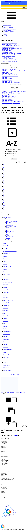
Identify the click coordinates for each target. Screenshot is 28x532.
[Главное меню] (11, 20)
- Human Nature (10, 60)
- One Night (14, 91)
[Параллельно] (11, 404)
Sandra (5, 344)
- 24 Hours (7, 73)
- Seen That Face (8, 81)
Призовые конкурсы (8, 27)
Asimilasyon (9, 219)
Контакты (5, 35)
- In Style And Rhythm (10, 74)
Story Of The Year (7, 354)
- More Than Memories (10, 76)
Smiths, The (6, 339)
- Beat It (8, 49)
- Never (6, 77)
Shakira (5, 287)
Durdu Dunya (9, 225)
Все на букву (15, 374)
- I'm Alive (7, 99)
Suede (4, 261)
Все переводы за (14, 84)
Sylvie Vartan (6, 274)
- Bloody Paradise (9, 69)
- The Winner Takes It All (9, 61)
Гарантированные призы (9, 29)
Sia (4, 277)
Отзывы (5, 34)
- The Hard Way (11, 45)
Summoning (6, 367)
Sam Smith (5, 360)
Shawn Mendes (6, 331)
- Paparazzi (7, 58)
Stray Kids (5, 336)
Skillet (4, 323)
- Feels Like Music (9, 96)
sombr (4, 295)
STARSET (5, 310)
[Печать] (23, 427)
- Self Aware (8, 47)
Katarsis (8, 232)
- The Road (7, 100)
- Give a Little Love (9, 97)
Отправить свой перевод (9, 32)
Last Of (15, 435)
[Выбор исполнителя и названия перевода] (11, 126)
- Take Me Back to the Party (11, 82)
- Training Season (8, 56)
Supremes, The (6, 253)
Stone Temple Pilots (7, 300)
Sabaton (5, 318)
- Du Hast (7, 52)
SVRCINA (6, 362)
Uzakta (8, 238)
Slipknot (5, 264)
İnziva (7, 230)
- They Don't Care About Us (12, 53)
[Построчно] (11, 416)
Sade (4, 313)
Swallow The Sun (7, 282)
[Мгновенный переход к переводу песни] (11, 137)
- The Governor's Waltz (11, 94)
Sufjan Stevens (6, 365)
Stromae (5, 256)
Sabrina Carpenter (7, 315)
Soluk (7, 235)
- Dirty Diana (9, 54)
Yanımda (8, 239)
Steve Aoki (5, 297)
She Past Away (21, 392)
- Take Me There (7, 50)
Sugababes (5, 271)
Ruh (7, 234)
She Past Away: (7, 217)
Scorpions (5, 248)
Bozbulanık (9, 222)
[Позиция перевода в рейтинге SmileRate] (26, 427)
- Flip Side (11, 103)
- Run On (7, 78)
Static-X (5, 326)
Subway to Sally (7, 266)
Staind (4, 341)
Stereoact (5, 347)
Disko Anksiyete (10, 223)
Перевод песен (7, 25)
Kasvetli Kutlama (10, 231)
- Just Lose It (7, 57)
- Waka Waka (12, 48)
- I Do (6, 95)
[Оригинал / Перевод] (11, 427)
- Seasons (7, 80)
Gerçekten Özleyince (11, 226)
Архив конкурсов (7, 30)
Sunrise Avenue (7, 289)
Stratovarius (6, 258)
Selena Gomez (6, 334)
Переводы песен (10, 392)
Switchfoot (5, 308)
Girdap (7, 227)
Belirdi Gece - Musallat (11, 221)
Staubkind (5, 321)
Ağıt (7, 218)
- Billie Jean (9, 44)
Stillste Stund (6, 292)
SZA (4, 352)
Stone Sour (5, 279)
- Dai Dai (9, 43)
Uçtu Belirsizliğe (10, 236)
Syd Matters (6, 357)
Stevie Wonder (6, 245)
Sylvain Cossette (7, 370)
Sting (4, 243)
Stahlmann (5, 284)
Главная (5, 23)
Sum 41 (5, 269)
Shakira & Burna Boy (8, 349)
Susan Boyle (6, 302)
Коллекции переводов (8, 31)
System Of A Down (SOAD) (10, 251)
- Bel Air (7, 92)
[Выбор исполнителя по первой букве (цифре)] (11, 148)
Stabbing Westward (7, 328)
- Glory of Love (13, 101)
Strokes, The (6, 305)
